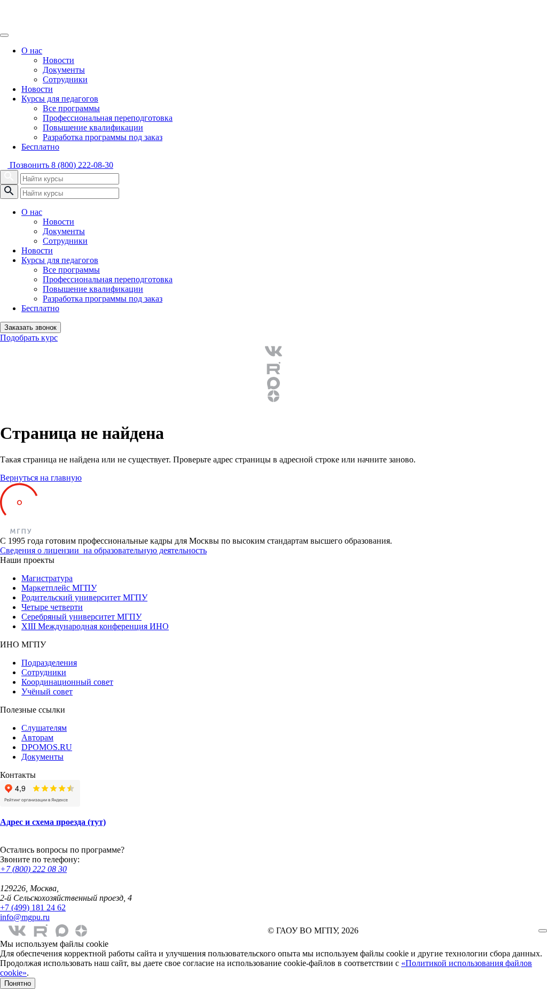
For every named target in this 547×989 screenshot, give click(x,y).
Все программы (71, 108)
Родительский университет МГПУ (84, 597)
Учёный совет (47, 691)
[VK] (273, 351)
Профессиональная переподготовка (108, 117)
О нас (31, 50)
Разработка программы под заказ (102, 137)
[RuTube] (273, 368)
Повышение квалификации (93, 127)
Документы (64, 69)
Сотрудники (65, 79)
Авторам (37, 737)
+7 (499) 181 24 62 (33, 907)
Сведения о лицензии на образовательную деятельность (103, 550)
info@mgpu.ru (25, 917)
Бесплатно (40, 146)
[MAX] (273, 383)
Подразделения (49, 662)
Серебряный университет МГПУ (81, 616)
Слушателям (44, 727)
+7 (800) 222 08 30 (33, 869)
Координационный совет (67, 681)
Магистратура (47, 578)
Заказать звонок (30, 327)
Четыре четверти (52, 607)
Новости (58, 60)
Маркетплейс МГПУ (59, 587)
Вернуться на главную (41, 477)
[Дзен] (273, 396)
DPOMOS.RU (46, 747)
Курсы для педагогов (59, 98)
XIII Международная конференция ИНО (95, 626)
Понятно (17, 983)
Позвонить (60, 164)
